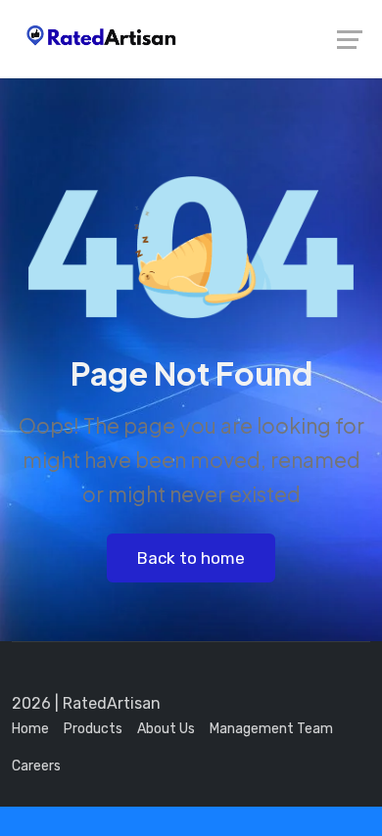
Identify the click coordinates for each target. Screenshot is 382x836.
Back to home (191, 558)
